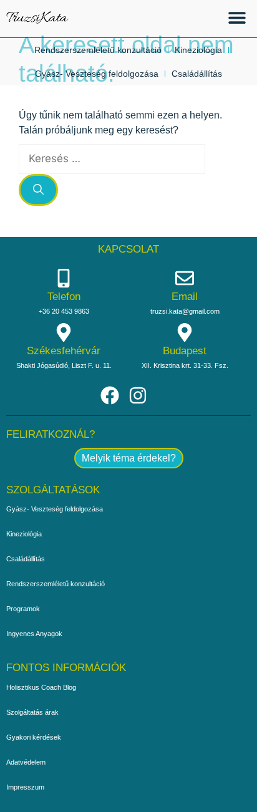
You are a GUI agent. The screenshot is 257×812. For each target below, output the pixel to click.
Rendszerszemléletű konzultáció (98, 50)
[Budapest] (184, 332)
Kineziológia (198, 50)
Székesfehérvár (63, 351)
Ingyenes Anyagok (34, 633)
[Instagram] (137, 395)
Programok (23, 608)
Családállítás (197, 74)
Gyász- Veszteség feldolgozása (96, 74)
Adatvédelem (26, 762)
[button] (237, 17)
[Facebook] (109, 395)
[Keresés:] (112, 158)
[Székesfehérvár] (63, 332)
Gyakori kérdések (33, 737)
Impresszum (25, 787)
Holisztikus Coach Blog (41, 687)
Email (185, 296)
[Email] (184, 278)
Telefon (63, 296)
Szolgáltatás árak (32, 712)
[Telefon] (63, 278)
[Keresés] (38, 190)
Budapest (184, 351)
